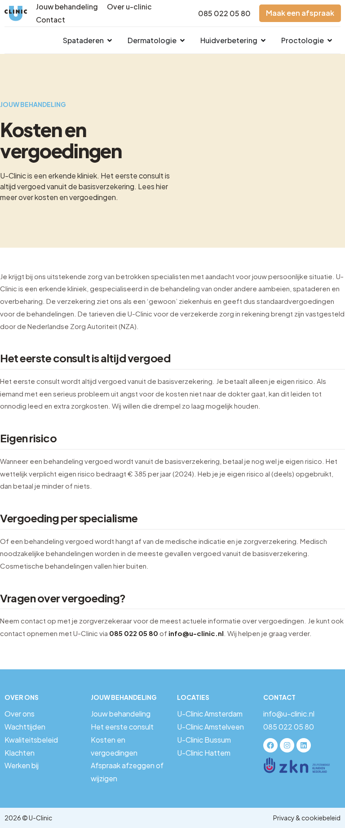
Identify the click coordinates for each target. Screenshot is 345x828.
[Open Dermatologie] (182, 40)
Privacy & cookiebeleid (307, 818)
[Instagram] (287, 745)
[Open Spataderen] (109, 40)
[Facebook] (270, 745)
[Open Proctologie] (329, 40)
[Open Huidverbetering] (263, 40)
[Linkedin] (303, 745)
